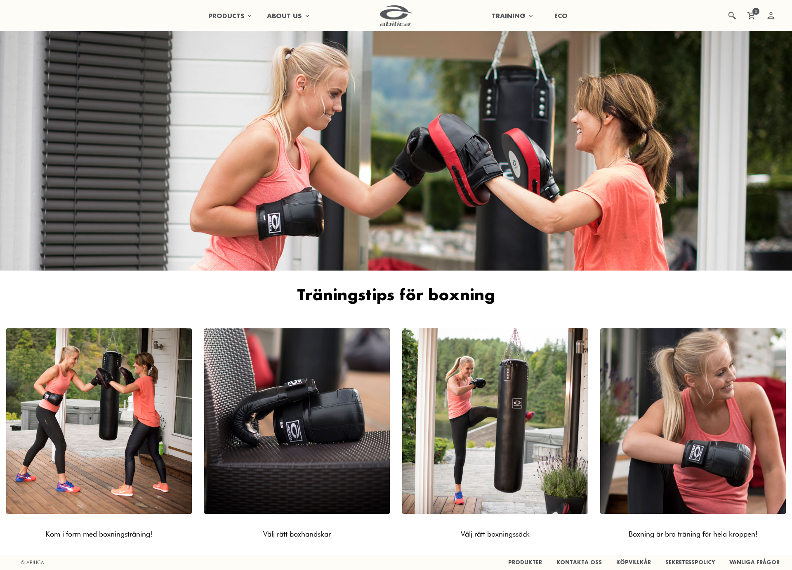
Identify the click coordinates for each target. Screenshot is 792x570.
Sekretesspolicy (690, 562)
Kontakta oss (579, 562)
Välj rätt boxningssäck (495, 534)
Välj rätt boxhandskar (297, 534)
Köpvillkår (633, 562)
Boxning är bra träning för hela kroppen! (693, 534)
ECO (561, 16)
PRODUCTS (226, 16)
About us (284, 16)
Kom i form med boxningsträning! (99, 534)
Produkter (525, 562)
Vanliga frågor (754, 562)
